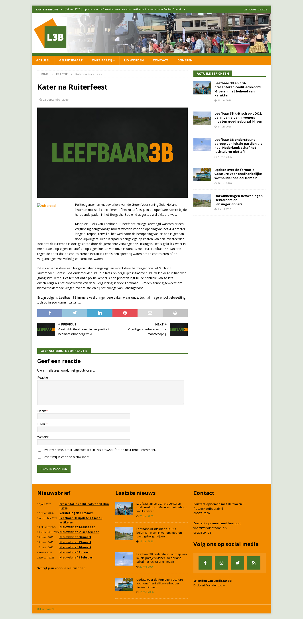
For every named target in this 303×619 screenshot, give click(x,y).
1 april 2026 (224, 209)
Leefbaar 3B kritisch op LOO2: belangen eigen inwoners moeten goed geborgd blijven (238, 117)
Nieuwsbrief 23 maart (75, 542)
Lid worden (134, 60)
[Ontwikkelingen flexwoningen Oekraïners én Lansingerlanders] (202, 200)
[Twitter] (237, 563)
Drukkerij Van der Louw (209, 585)
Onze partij (102, 60)
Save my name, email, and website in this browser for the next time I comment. (99, 450)
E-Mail (41, 424)
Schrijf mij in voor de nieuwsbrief (65, 457)
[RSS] (253, 563)
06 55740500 (201, 513)
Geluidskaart (71, 60)
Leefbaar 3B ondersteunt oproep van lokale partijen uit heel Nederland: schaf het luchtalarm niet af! (238, 145)
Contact (160, 60)
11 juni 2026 (224, 126)
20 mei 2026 (225, 157)
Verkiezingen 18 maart (76, 513)
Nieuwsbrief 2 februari (76, 557)
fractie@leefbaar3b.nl (208, 509)
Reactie (42, 377)
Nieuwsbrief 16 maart (75, 547)
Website (43, 437)
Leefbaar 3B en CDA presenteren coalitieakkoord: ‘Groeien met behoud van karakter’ (238, 89)
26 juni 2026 (224, 100)
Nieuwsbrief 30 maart (75, 537)
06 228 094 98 (202, 533)
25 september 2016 (56, 100)
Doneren (185, 60)
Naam (41, 411)
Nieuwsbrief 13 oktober (77, 527)
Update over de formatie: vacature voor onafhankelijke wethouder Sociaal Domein (238, 174)
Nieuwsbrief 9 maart (74, 552)
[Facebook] (205, 563)
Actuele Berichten (213, 73)
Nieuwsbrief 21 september (79, 532)
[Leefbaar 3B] (151, 53)
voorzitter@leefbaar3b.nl (210, 528)
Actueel (43, 60)
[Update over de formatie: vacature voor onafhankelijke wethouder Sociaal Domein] (202, 174)
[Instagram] (221, 563)
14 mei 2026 (225, 183)
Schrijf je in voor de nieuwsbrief (61, 568)
